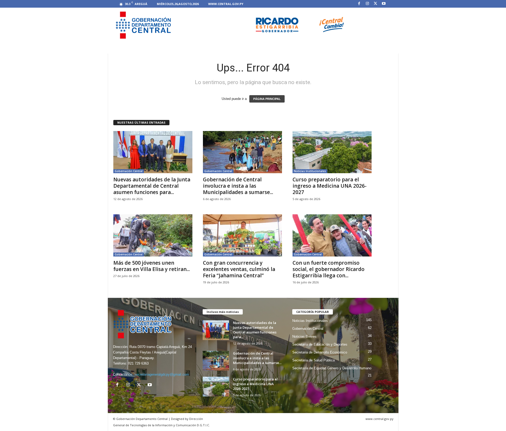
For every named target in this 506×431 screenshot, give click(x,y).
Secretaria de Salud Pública (313, 360)
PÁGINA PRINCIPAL (267, 98)
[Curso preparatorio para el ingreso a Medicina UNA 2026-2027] (332, 152)
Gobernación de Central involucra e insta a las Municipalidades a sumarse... (238, 186)
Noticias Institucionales (310, 171)
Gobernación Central (129, 171)
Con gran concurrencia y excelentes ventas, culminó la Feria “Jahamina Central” (239, 269)
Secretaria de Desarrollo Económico (319, 352)
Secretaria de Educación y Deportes (319, 344)
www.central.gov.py (225, 4)
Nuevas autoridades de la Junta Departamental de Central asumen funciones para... (151, 186)
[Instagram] (367, 4)
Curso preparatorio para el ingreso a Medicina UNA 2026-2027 (330, 186)
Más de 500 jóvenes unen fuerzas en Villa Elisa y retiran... (151, 266)
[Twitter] (375, 4)
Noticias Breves (304, 336)
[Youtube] (384, 4)
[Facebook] (359, 4)
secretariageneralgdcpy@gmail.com (161, 374)
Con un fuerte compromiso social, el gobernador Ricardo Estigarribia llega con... (328, 269)
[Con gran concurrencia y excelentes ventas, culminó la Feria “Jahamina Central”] (242, 235)
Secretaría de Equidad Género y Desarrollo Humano (331, 368)
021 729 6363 (138, 363)
